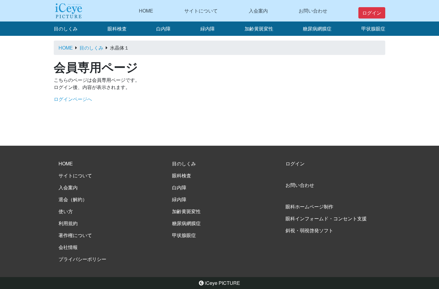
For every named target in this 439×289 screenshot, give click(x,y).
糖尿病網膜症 (317, 28)
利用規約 (68, 223)
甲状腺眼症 (373, 28)
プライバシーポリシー (82, 259)
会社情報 (68, 247)
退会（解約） (73, 199)
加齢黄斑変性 (259, 28)
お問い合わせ (313, 10)
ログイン (371, 12)
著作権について (75, 235)
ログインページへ (73, 99)
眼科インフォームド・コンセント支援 (326, 218)
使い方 (66, 211)
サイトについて (201, 10)
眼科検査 (117, 28)
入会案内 (258, 10)
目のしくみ (66, 28)
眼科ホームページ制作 (309, 206)
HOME (146, 10)
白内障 (163, 28)
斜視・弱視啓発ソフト (309, 230)
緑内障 (207, 28)
